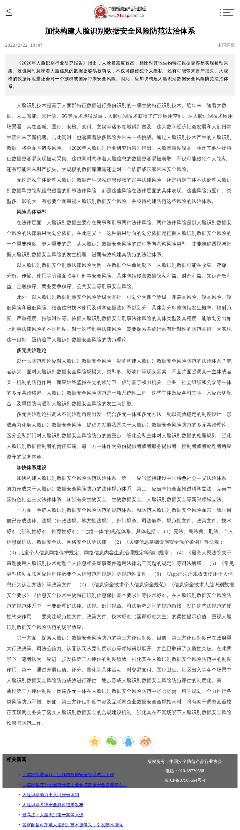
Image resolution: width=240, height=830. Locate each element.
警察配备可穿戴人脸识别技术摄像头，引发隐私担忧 (72, 824)
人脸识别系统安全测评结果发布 (52, 804)
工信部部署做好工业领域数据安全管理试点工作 (68, 774)
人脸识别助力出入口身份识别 (50, 794)
